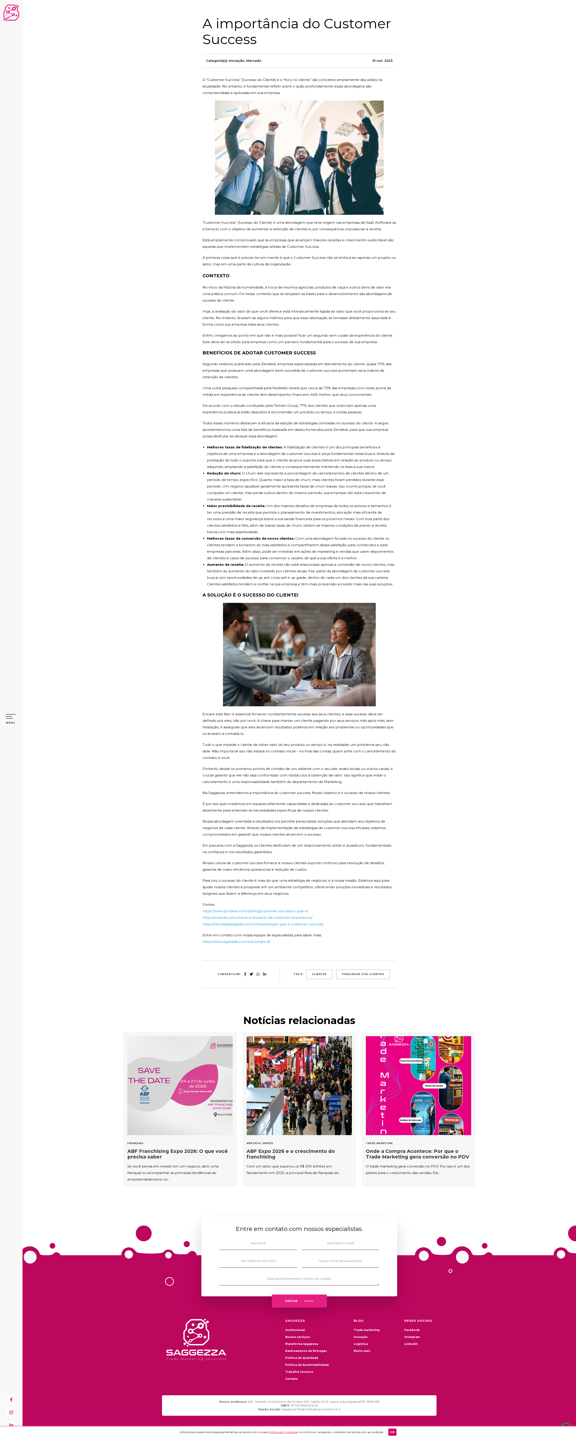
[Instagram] (11, 1412)
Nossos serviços (297, 1337)
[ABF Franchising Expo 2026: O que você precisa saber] (180, 1109)
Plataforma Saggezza (301, 1344)
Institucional (295, 1330)
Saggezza (11, 12)
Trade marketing (367, 1330)
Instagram (412, 1337)
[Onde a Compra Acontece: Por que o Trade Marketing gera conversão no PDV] (418, 1109)
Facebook (412, 1330)
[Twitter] (251, 974)
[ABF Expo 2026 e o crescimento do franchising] (299, 1109)
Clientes (319, 974)
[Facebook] (11, 1399)
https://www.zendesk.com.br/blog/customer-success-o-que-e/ (255, 911)
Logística (361, 1344)
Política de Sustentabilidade (307, 1364)
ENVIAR (291, 1301)
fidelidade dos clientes (363, 974)
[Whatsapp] (258, 974)
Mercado (253, 61)
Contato (291, 1378)
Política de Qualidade (301, 1358)
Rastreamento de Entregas (306, 1351)
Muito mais (362, 1351)
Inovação (236, 61)
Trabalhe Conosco (299, 1371)
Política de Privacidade (283, 1432)
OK (392, 1432)
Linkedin (411, 1344)
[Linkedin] (11, 1425)
